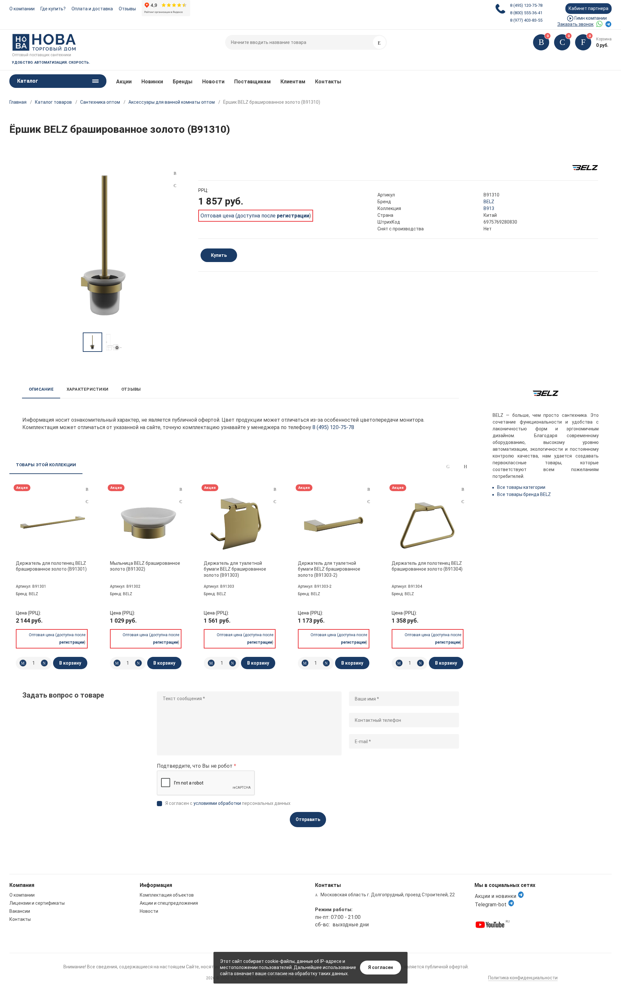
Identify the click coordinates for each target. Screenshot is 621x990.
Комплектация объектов (167, 895)
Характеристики (87, 389)
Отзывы (127, 8)
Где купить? (53, 8)
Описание (41, 389)
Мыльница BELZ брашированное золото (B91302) (145, 566)
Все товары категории (521, 487)
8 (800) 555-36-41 (526, 12)
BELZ (489, 201)
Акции (124, 82)
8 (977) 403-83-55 (526, 20)
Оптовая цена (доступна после (255, 216)
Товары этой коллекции (46, 464)
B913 (489, 208)
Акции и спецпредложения (169, 903)
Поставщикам (252, 82)
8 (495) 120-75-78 (526, 5)
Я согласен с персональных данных (227, 803)
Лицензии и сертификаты (37, 903)
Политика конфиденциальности (523, 977)
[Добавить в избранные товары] (87, 501)
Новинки (152, 82)
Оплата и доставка (92, 8)
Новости (213, 82)
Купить (219, 255)
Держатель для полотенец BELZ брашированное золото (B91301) (51, 566)
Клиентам (293, 82)
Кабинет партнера (588, 8)
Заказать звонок (575, 24)
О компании (22, 8)
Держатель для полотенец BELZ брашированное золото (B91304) (427, 566)
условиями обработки (217, 803)
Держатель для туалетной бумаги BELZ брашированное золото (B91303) (235, 569)
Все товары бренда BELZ (524, 494)
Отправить (308, 819)
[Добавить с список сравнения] (87, 489)
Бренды (182, 82)
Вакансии (19, 911)
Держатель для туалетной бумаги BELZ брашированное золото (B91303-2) (329, 569)
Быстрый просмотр (52, 523)
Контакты (328, 82)
